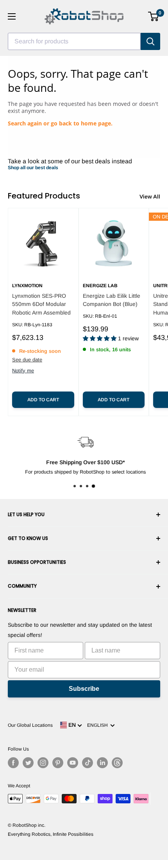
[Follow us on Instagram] (43, 762)
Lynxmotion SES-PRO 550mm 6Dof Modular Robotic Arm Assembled (41, 304)
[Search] (150, 41)
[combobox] (74, 41)
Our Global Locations (30, 725)
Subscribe (84, 688)
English (98, 725)
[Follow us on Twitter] (28, 762)
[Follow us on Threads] (117, 762)
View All (149, 196)
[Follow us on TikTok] (87, 762)
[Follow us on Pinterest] (57, 762)
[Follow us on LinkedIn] (102, 762)
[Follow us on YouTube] (72, 762)
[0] (154, 16)
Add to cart (43, 399)
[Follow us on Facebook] (13, 762)
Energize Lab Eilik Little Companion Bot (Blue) (111, 300)
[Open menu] (12, 16)
